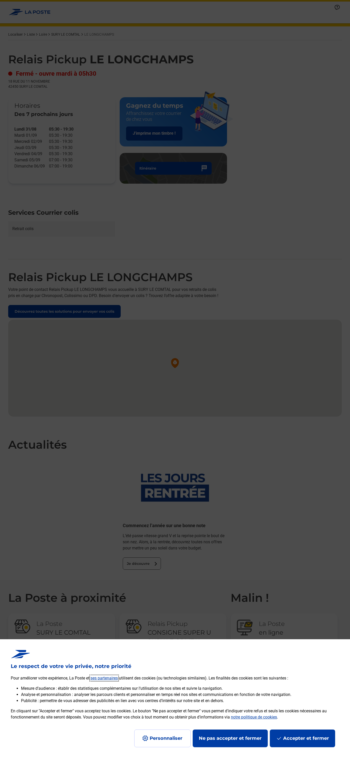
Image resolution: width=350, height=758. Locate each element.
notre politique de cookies (254, 717)
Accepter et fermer (306, 738)
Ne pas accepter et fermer (230, 738)
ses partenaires (104, 678)
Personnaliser (166, 738)
